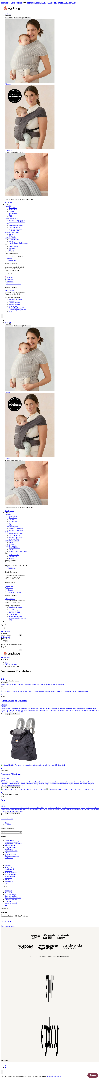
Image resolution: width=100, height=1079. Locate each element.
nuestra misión (9, 840)
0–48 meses (17, 17)
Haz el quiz (9, 202)
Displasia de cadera (15, 304)
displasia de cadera (10, 847)
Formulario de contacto (13, 284)
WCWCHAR (5, 778)
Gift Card (11, 250)
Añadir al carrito (15, 714)
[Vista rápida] (1, 695)
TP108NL (4, 705)
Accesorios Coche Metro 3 (17, 220)
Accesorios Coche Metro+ (17, 222)
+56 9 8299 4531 (10, 290)
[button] (9, 16)
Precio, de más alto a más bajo (55, 684)
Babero (11, 234)
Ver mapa (9, 258)
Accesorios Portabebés (12, 232)
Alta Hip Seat (13, 213)
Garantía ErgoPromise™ (16, 308)
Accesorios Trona (14, 231)
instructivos (8, 891)
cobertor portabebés (11, 872)
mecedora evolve (10, 869)
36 (5, 688)
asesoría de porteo (10, 894)
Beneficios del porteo (15, 299)
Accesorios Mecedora (15, 229)
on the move (8, 878)
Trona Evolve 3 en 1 (15, 227)
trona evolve (8, 871)
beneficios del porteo (11, 851)
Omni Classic (13, 209)
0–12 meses (8, 17)
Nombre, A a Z (13, 684)
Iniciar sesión (6, 631)
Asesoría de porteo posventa (17, 310)
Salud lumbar (13, 306)
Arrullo (11, 241)
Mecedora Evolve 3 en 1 (16, 225)
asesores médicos (10, 845)
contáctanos (8, 892)
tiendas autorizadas (10, 854)
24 (4, 688)
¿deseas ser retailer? (11, 903)
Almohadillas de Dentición (14, 700)
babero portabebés (10, 874)
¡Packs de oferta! (14, 246)
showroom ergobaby (11, 896)
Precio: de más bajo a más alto (36, 684)
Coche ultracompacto (11, 218)
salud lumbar (9, 849)
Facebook (9, 279)
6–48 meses (26, 17)
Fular (10, 216)
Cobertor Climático (11, 774)
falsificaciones (9, 858)
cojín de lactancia (10, 876)
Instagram (9, 277)
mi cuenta (8, 901)
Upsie (10, 215)
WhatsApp (9, 282)
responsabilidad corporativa (13, 844)
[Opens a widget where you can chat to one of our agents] (92, 1075)
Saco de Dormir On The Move (18, 243)
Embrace (8, 150)
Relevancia (4, 684)
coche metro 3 (9, 867)
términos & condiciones (12, 856)
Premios (11, 301)
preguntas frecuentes (11, 899)
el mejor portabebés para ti (13, 898)
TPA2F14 (4, 804)
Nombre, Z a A (22, 684)
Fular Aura (9, 84)
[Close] (2, 317)
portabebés (8, 865)
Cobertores (12, 236)
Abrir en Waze (11, 260)
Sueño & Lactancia (11, 238)
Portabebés (8, 206)
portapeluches (9, 881)
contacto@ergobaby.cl (8, 926)
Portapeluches (13, 248)
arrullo (7, 879)
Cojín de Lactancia (14, 239)
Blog (10, 311)
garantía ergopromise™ (12, 842)
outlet (6, 883)
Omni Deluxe (13, 208)
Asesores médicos (14, 302)
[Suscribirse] (20, 832)
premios (7, 852)
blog (6, 905)
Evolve (7, 223)
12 (2, 688)
